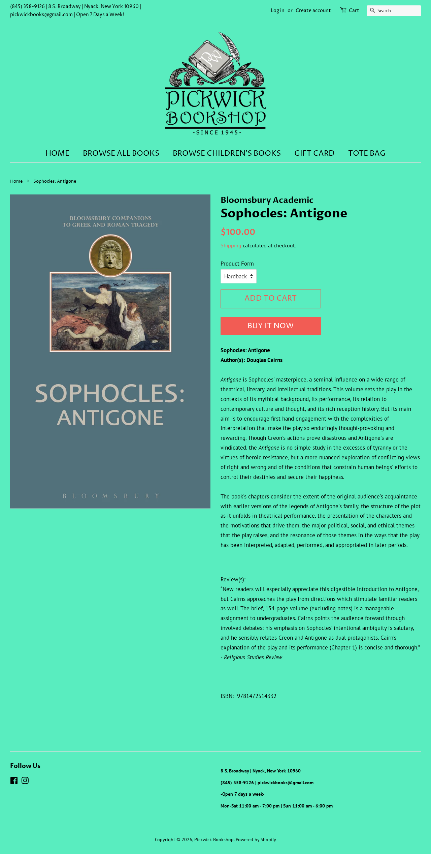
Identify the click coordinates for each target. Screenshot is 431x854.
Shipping (231, 245)
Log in (278, 10)
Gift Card (314, 154)
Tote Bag (367, 154)
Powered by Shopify (256, 839)
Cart (354, 10)
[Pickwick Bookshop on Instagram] (25, 782)
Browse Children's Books (227, 154)
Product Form (237, 263)
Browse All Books (121, 154)
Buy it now (270, 326)
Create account (313, 10)
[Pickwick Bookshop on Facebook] (14, 782)
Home (57, 154)
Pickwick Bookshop (214, 839)
